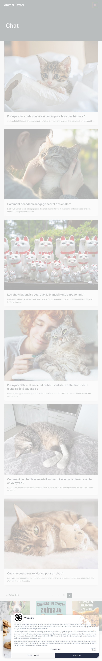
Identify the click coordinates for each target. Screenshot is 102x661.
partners (26, 624)
